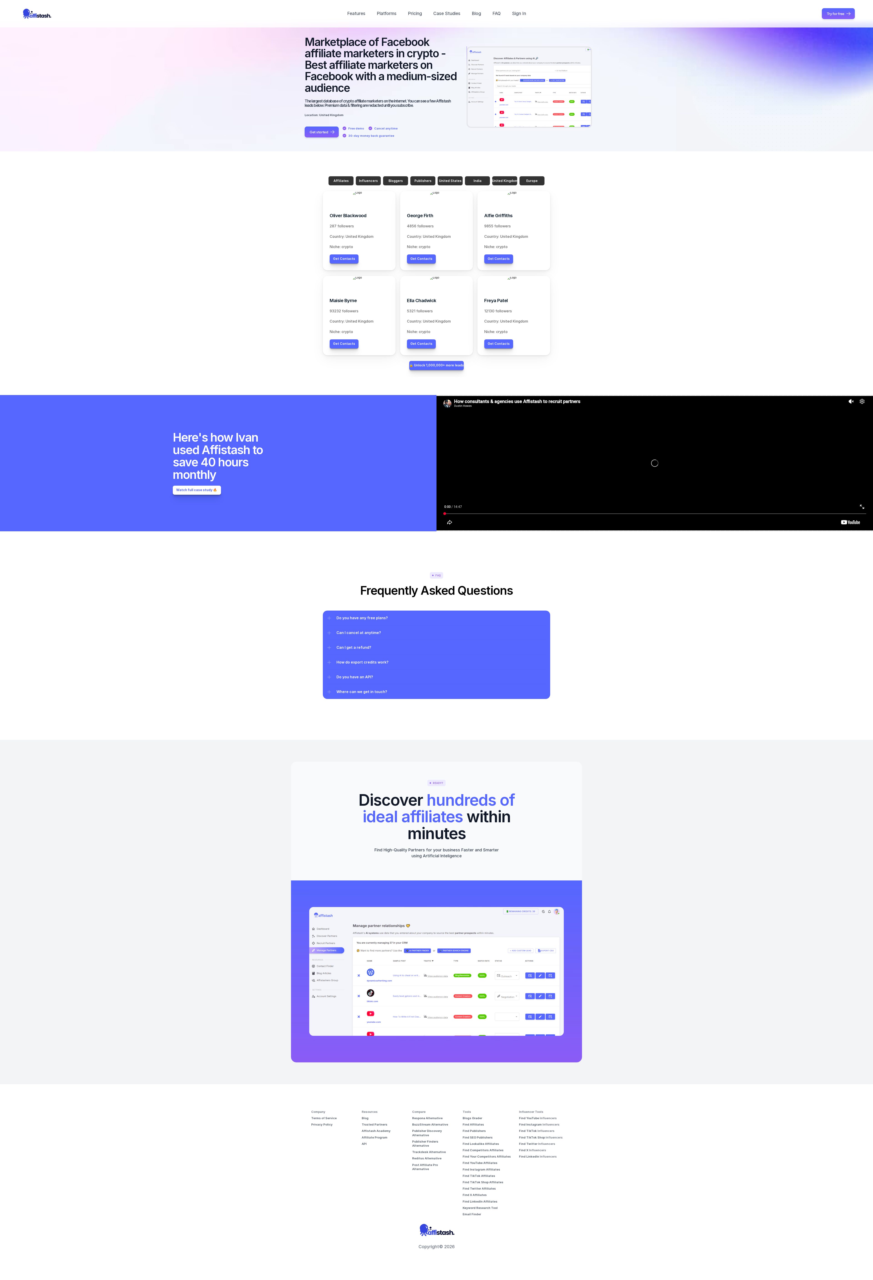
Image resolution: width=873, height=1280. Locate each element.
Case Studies (446, 13)
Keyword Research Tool (480, 1208)
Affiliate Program (374, 1137)
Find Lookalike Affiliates (481, 1144)
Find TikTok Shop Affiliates (483, 1182)
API (364, 1144)
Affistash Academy (376, 1131)
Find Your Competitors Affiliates (487, 1156)
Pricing (415, 13)
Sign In (519, 13)
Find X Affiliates (475, 1195)
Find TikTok (528, 1131)
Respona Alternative (427, 1118)
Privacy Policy (322, 1124)
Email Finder (472, 1214)
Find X (524, 1150)
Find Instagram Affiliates (481, 1169)
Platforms (386, 13)
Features (356, 13)
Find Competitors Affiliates (483, 1150)
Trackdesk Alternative (429, 1152)
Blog (476, 13)
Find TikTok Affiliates (479, 1176)
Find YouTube (529, 1118)
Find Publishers (474, 1131)
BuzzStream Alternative (430, 1124)
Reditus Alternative (427, 1158)
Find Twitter (528, 1144)
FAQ (496, 13)
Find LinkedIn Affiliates (480, 1201)
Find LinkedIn (529, 1156)
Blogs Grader (472, 1118)
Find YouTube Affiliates (480, 1163)
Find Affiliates (473, 1124)
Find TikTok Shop (532, 1137)
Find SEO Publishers (478, 1137)
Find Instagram (530, 1124)
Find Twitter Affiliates (479, 1188)
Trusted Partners (374, 1124)
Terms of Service (324, 1118)
